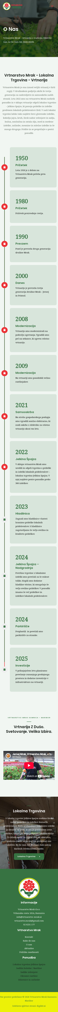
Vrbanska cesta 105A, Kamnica (29, 913)
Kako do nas (29, 940)
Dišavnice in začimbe (29, 979)
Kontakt (29, 936)
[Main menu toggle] (52, 6)
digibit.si (41, 1005)
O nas (29, 944)
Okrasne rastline (29, 975)
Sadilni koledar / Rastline (29, 968)
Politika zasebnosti (29, 952)
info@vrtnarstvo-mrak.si (29, 916)
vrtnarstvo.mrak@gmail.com (29, 920)
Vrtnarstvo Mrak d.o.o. (29, 909)
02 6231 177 (29, 924)
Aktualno (29, 948)
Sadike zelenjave (29, 972)
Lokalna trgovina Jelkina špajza (29, 964)
